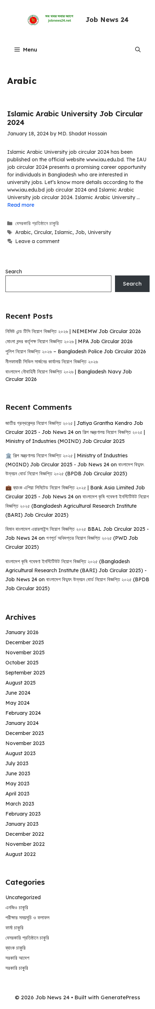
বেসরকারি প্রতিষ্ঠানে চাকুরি (37, 223)
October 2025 (22, 662)
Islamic (63, 232)
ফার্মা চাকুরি (14, 927)
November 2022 (25, 844)
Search (13, 271)
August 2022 (20, 854)
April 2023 (17, 793)
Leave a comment (37, 241)
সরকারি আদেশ (17, 958)
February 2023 (23, 814)
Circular (43, 232)
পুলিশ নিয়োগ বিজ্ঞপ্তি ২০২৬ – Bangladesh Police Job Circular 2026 (75, 351)
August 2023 (20, 753)
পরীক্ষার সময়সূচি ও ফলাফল (27, 917)
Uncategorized (23, 897)
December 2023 (24, 733)
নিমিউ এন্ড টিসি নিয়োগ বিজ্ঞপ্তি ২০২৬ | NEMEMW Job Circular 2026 (73, 331)
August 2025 (20, 683)
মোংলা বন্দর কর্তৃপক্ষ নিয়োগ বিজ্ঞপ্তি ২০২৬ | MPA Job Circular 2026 (69, 341)
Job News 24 (107, 19)
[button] (138, 49)
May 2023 (17, 783)
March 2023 (19, 804)
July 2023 (16, 763)
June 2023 (17, 773)
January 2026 (22, 632)
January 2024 (22, 723)
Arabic (23, 232)
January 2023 (22, 824)
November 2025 (25, 652)
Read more (20, 205)
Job (80, 232)
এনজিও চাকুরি (16, 907)
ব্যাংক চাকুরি (15, 948)
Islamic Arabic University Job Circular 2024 (75, 118)
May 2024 (17, 703)
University (99, 232)
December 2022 (24, 834)
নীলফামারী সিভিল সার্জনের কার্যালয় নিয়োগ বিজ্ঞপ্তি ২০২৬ (51, 361)
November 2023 (25, 743)
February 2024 (23, 713)
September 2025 (25, 672)
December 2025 (24, 642)
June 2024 (17, 693)
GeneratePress (120, 997)
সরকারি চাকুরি (16, 968)
